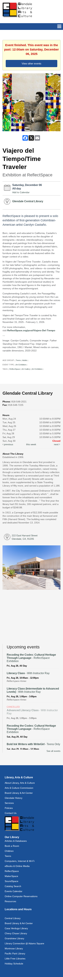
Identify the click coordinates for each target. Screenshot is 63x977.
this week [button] (31, 444)
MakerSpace (11, 876)
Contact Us (10, 813)
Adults (24, 360)
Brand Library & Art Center (19, 793)
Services (9, 803)
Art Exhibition (21, 365)
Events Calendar (13, 891)
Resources (10, 901)
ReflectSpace (14, 369)
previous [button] (8, 444)
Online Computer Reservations (21, 896)
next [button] (56, 444)
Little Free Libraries (15, 958)
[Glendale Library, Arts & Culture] (17, 9)
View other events (31, 63)
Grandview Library (14, 938)
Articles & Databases (16, 841)
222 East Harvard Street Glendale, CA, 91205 (24, 537)
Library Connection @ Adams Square (24, 943)
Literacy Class (28, 673)
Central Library (12, 918)
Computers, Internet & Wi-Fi (19, 861)
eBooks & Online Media (17, 866)
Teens (18, 360)
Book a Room (12, 846)
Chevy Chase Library (16, 933)
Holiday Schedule (14, 963)
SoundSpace (11, 881)
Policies (9, 808)
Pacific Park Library (15, 953)
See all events (53, 751)
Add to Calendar (21, 192)
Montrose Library (14, 948)
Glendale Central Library (27, 201)
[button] (59, 26)
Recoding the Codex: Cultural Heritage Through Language (31, 658)
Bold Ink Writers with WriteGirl (33, 744)
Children (9, 851)
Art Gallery (26, 369)
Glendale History (13, 798)
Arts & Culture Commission (19, 788)
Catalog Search (13, 886)
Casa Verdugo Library (16, 928)
